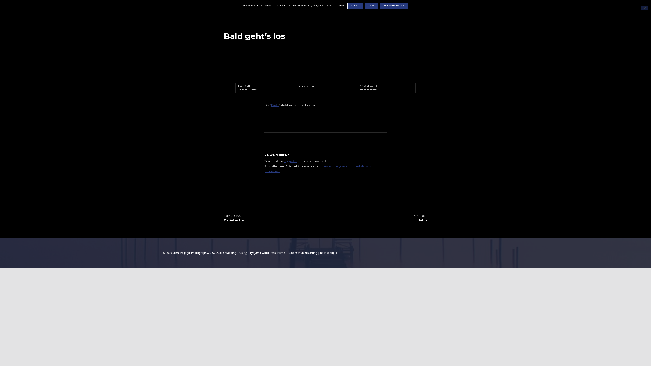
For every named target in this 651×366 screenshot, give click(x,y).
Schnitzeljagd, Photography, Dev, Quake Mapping (204, 253)
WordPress (269, 253)
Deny (371, 6)
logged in (290, 161)
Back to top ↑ (328, 253)
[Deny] (644, 8)
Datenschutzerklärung (302, 253)
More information (394, 6)
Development (368, 89)
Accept (355, 6)
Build (275, 105)
